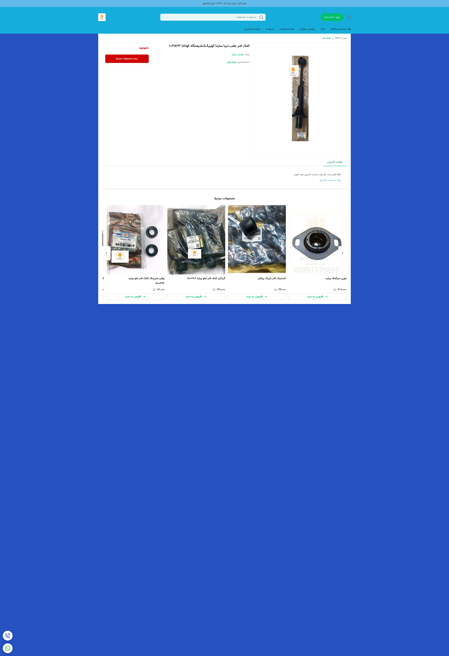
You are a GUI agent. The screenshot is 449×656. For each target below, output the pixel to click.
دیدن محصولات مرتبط (127, 58)
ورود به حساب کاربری (330, 180)
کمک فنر (326, 38)
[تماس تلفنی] (8, 636)
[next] (106, 253)
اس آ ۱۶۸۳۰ (341, 38)
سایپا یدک (238, 54)
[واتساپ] (8, 648)
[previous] (342, 253)
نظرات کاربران (334, 162)
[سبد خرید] (349, 17)
